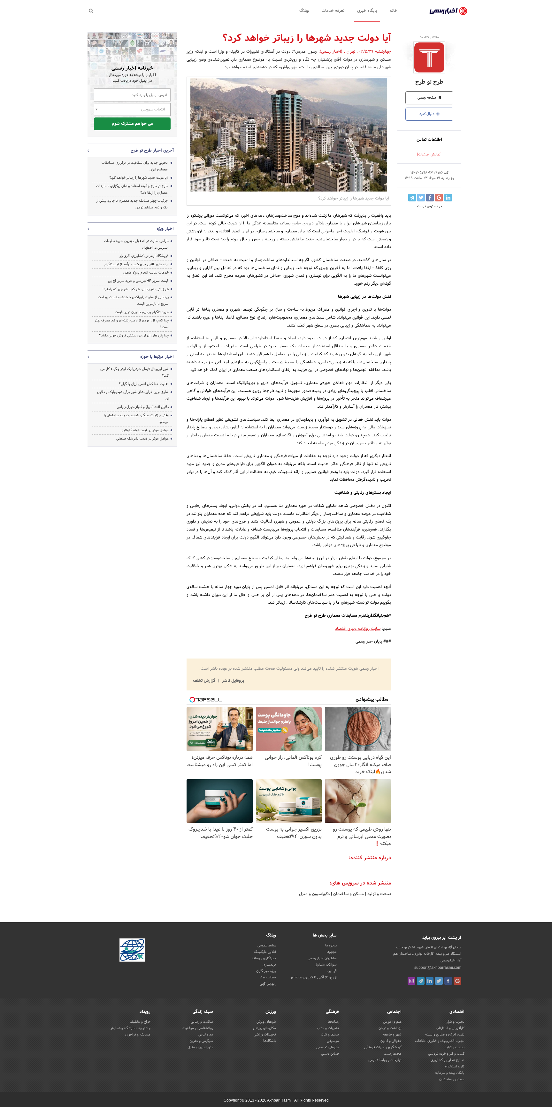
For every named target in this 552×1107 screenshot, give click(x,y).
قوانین (332, 971)
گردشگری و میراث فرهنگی (383, 1047)
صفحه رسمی (427, 98)
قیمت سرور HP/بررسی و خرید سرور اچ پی (138, 281)
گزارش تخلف (205, 680)
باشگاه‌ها (269, 1041)
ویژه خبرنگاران (266, 971)
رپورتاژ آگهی (268, 984)
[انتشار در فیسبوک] (430, 197)
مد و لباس (205, 1034)
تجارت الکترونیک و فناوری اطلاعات (439, 1041)
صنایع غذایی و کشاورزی (447, 1060)
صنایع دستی (330, 1054)
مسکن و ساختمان (348, 894)
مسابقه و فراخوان (137, 1034)
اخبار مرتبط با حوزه (157, 356)
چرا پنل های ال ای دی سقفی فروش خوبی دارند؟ (134, 335)
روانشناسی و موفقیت (197, 1028)
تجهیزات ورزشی (265, 1034)
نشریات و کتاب (328, 1028)
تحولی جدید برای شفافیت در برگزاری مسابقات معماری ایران (135, 166)
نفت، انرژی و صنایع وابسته (444, 1034)
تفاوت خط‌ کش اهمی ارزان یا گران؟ (144, 384)
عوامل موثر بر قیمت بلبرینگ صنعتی (142, 438)
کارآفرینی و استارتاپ (450, 1028)
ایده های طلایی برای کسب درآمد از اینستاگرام (136, 264)
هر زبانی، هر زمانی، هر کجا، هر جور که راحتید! (136, 289)
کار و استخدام (454, 1066)
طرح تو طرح (429, 82)
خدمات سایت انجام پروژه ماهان (146, 272)
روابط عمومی (266, 945)
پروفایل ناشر (232, 680)
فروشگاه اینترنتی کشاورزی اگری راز (144, 256)
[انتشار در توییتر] (421, 197)
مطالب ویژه (268, 977)
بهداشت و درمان (390, 1028)
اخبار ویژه (165, 228)
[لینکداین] (429, 981)
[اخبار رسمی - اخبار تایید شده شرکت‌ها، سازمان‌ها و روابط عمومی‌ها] (448, 11)
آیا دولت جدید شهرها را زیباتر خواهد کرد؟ (138, 178)
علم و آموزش (392, 1022)
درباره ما (331, 945)
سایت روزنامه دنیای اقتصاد (357, 628)
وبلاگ (304, 10)
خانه (393, 10)
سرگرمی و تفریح (201, 1041)
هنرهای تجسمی (327, 1047)
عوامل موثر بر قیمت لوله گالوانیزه (145, 430)
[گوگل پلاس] (457, 981)
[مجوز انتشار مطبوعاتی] (132, 951)
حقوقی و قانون (391, 1041)
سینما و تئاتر (330, 1034)
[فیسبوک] (448, 981)
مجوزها (331, 952)
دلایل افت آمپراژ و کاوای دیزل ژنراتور (143, 407)
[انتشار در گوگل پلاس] (439, 197)
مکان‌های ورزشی (264, 1028)
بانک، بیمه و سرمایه (449, 1073)
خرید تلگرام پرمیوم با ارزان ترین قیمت (142, 312)
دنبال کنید (427, 114)
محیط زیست (393, 1054)
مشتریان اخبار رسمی (322, 958)
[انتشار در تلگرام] (412, 197)
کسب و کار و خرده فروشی (446, 1054)
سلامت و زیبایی (202, 1022)
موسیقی (333, 1041)
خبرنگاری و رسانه (264, 958)
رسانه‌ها (333, 1022)
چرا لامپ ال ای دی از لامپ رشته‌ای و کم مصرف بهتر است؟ (132, 324)
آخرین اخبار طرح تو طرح (152, 150)
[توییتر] (439, 981)
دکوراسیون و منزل (314, 894)
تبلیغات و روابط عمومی (385, 1060)
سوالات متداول (326, 965)
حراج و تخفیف (140, 1022)
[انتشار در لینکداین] (448, 197)
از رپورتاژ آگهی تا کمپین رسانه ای (314, 977)
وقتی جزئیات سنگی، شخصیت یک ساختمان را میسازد (136, 418)
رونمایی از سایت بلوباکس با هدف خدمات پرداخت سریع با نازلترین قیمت (133, 300)
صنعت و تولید (378, 894)
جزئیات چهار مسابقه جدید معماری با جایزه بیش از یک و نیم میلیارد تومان (132, 204)
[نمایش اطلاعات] (429, 154)
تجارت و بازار (455, 1022)
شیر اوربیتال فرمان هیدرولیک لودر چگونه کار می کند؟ (134, 372)
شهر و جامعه (392, 1034)
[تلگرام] (421, 981)
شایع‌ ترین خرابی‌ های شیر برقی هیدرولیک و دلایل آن (133, 395)
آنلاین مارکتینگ (265, 952)
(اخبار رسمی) (331, 51)
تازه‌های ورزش (266, 1022)
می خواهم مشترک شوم (132, 123)
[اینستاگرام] (411, 981)
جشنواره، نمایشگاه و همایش (130, 1028)
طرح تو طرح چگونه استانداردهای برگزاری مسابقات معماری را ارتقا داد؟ (132, 189)
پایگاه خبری (367, 10)
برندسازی (269, 965)
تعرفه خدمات (333, 10)
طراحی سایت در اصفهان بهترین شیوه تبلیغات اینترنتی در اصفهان (136, 244)
